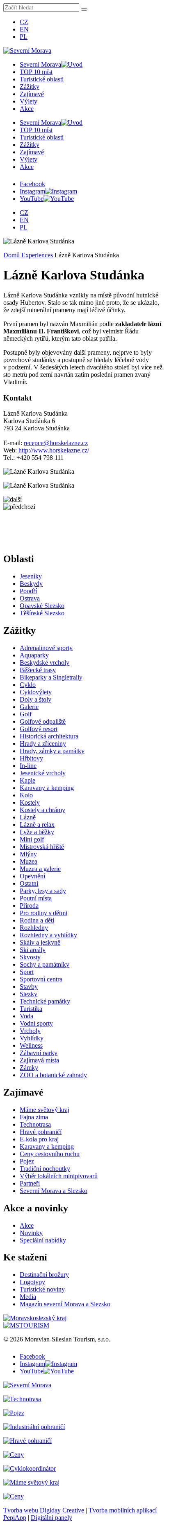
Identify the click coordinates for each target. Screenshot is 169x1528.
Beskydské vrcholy (44, 662)
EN (24, 29)
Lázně (28, 817)
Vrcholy (30, 1030)
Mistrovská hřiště (42, 846)
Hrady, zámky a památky (52, 750)
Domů (11, 255)
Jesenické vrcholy (43, 773)
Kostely (30, 802)
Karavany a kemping (47, 787)
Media (28, 1296)
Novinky (31, 1232)
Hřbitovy (31, 758)
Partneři (30, 1183)
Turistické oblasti (42, 79)
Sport (27, 971)
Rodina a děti (37, 920)
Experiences (37, 255)
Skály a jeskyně (40, 942)
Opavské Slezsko (42, 605)
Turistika (31, 1008)
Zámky (29, 1067)
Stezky (28, 993)
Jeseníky (31, 576)
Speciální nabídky (43, 1240)
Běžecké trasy (38, 669)
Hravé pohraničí (41, 1131)
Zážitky (29, 86)
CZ (24, 21)
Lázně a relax (37, 824)
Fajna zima (34, 1117)
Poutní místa (36, 898)
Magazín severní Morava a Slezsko (65, 1304)
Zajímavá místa (39, 1060)
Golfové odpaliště (43, 721)
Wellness (31, 1045)
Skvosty (30, 957)
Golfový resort (38, 728)
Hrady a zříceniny (43, 743)
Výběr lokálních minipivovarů (59, 1175)
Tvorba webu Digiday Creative (43, 1510)
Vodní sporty (36, 1023)
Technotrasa (35, 1124)
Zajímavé (32, 93)
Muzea (28, 861)
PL (23, 36)
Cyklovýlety (36, 692)
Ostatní (29, 883)
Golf (26, 714)
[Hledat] (84, 9)
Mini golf (32, 839)
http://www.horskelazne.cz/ (53, 450)
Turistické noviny (42, 1289)
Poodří (28, 590)
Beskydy (31, 583)
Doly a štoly (35, 699)
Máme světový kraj (44, 1109)
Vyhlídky (31, 1038)
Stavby (29, 986)
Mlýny (28, 854)
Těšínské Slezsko (42, 613)
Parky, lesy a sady (43, 890)
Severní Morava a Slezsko (53, 1190)
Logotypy (32, 1281)
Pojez (27, 1161)
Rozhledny (34, 927)
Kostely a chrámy (42, 809)
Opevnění (32, 876)
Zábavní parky (38, 1052)
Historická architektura (49, 736)
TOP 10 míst (36, 71)
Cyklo (28, 684)
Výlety (28, 101)
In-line (28, 765)
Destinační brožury (44, 1274)
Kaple (27, 780)
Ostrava (30, 598)
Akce (27, 108)
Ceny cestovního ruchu (50, 1153)
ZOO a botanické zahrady (53, 1074)
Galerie (29, 706)
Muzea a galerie (40, 868)
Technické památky (45, 1001)
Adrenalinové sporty (46, 647)
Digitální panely (51, 1517)
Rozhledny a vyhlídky (48, 935)
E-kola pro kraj (39, 1139)
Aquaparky (34, 655)
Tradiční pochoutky (45, 1168)
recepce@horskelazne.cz (56, 442)
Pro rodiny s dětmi (43, 912)
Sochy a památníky (44, 964)
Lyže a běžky (37, 831)
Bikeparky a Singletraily (51, 677)
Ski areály (33, 949)
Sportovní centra (41, 979)
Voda (26, 1016)
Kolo (26, 795)
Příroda (29, 905)
